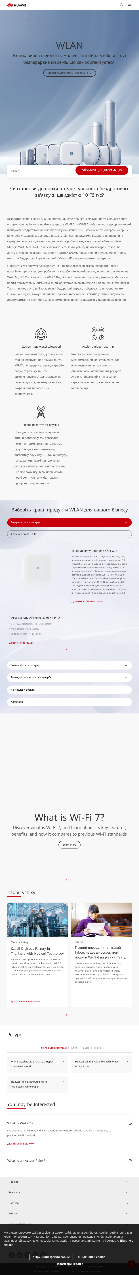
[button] (66, 649)
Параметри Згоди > (69, 1264)
